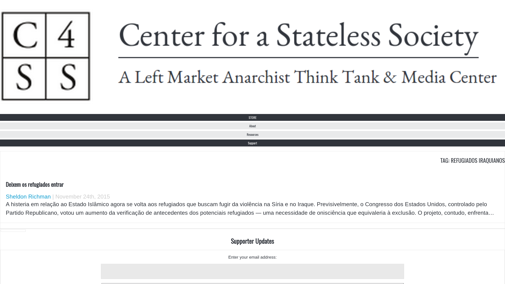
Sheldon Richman (28, 196)
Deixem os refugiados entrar (35, 184)
